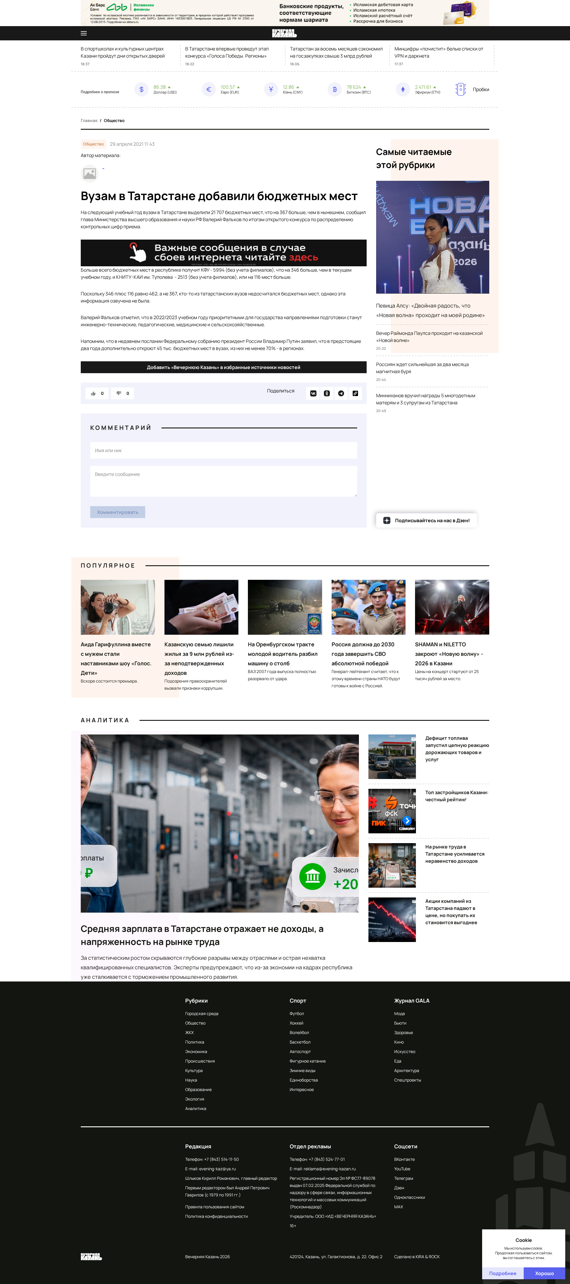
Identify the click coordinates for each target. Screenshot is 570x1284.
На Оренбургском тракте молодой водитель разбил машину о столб (283, 654)
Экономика (196, 1051)
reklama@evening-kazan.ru (330, 1168)
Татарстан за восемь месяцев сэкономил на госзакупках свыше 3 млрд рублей (336, 52)
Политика (194, 1042)
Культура (194, 1070)
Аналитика (105, 720)
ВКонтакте (404, 1159)
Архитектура (406, 1070)
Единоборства (304, 1080)
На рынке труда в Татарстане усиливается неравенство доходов (454, 853)
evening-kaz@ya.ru (217, 1168)
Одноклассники (409, 1197)
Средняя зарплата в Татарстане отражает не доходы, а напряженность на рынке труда (202, 935)
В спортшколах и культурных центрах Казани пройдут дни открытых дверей (123, 52)
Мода (399, 1013)
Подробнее (503, 1273)
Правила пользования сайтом (214, 1206)
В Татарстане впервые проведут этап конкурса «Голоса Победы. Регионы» (227, 52)
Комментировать (117, 512)
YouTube (402, 1168)
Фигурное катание (308, 1061)
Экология (194, 1099)
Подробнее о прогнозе (100, 92)
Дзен (399, 1187)
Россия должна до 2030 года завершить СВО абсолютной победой (363, 654)
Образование (198, 1089)
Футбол (297, 1013)
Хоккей (296, 1023)
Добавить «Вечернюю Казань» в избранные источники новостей (223, 367)
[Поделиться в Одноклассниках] (326, 393)
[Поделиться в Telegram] (341, 393)
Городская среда (201, 1013)
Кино (399, 1042)
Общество (114, 120)
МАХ (398, 1206)
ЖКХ (189, 1032)
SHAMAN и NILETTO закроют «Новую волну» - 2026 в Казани (449, 654)
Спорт (298, 1000)
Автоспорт (300, 1051)
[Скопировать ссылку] (355, 393)
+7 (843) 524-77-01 (327, 1159)
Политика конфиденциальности (216, 1216)
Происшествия (200, 1061)
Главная (89, 120)
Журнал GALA (412, 1000)
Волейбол (299, 1032)
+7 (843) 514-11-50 (221, 1159)
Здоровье (403, 1032)
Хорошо (544, 1273)
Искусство (404, 1051)
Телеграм (403, 1178)
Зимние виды (302, 1070)
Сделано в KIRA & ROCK (417, 1256)
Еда (397, 1061)
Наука (191, 1080)
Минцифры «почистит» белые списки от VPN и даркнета (439, 52)
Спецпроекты (407, 1080)
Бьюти (400, 1023)
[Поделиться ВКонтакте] (312, 393)
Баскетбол (300, 1042)
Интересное (302, 1089)
